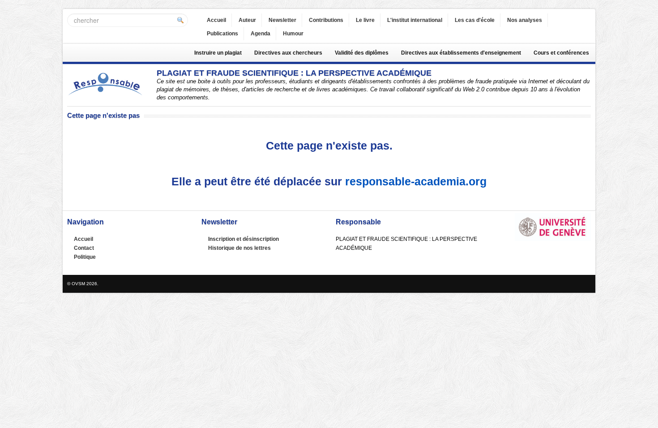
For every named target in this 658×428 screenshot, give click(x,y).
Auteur (247, 20)
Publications (222, 33)
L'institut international (414, 20)
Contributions (326, 20)
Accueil (216, 20)
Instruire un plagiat (218, 53)
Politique (85, 257)
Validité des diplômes (362, 53)
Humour (293, 33)
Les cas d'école (475, 20)
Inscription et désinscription (243, 239)
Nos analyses (524, 20)
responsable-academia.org (416, 181)
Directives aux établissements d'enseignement (461, 53)
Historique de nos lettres (239, 248)
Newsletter (282, 20)
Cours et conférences (561, 53)
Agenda (260, 33)
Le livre (365, 20)
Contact (84, 248)
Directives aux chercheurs (288, 53)
